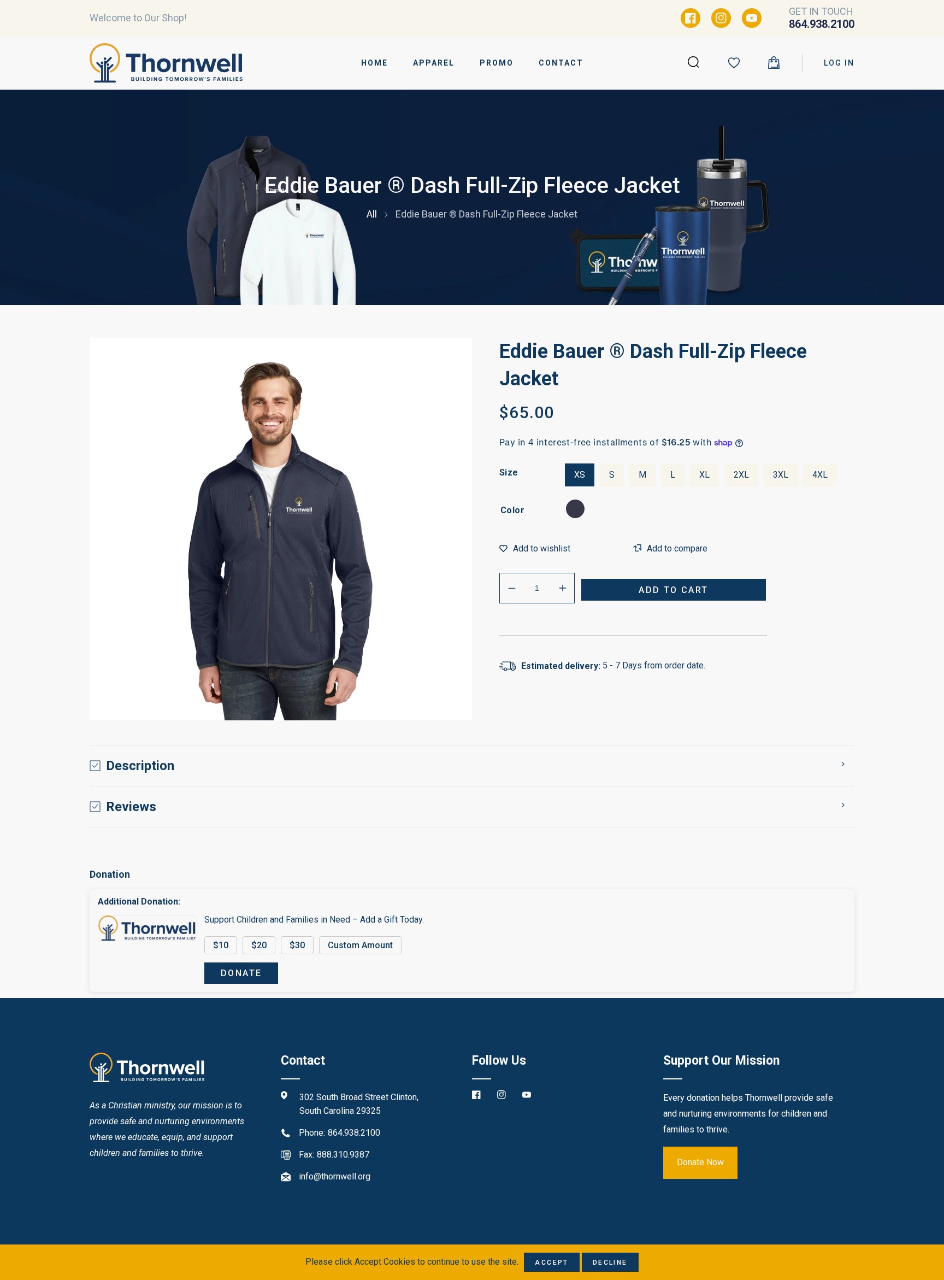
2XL (741, 474)
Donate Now (700, 1162)
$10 (220, 945)
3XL (780, 474)
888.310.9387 (343, 1154)
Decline (610, 1262)
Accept (551, 1262)
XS (579, 474)
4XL (820, 474)
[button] (774, 62)
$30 (297, 945)
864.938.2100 (354, 1133)
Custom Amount (360, 945)
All (372, 214)
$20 (259, 945)
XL (704, 474)
